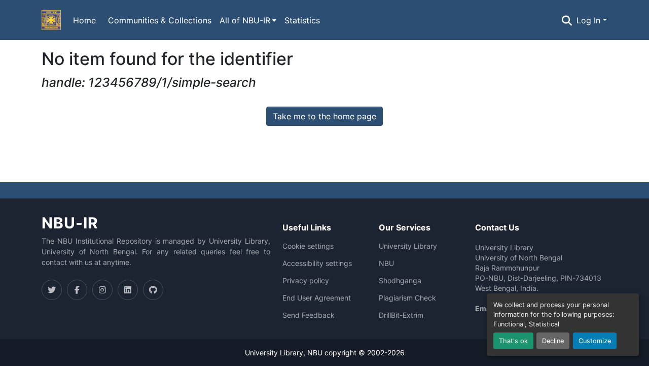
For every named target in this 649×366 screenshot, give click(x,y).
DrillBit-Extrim (401, 315)
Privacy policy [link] (305, 280)
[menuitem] (248, 20)
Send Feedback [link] (308, 315)
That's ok (513, 341)
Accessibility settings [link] (317, 263)
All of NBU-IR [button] (245, 20)
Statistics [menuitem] (302, 20)
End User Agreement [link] (316, 298)
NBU (386, 263)
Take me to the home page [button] (324, 116)
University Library (408, 246)
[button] (51, 20)
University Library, (276, 352)
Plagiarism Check (407, 298)
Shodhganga (400, 280)
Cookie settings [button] (308, 246)
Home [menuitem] (84, 20)
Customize (595, 341)
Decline (553, 341)
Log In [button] (589, 20)
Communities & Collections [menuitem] (159, 20)
